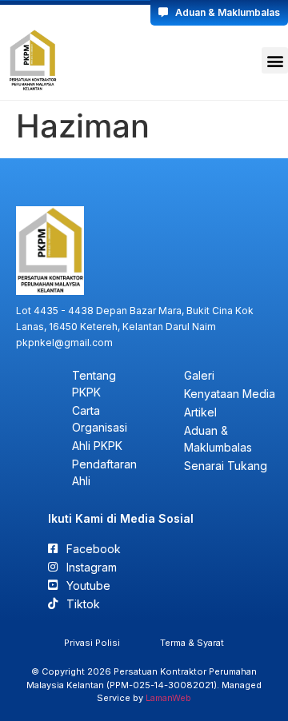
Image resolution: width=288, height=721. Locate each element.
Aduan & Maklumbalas (224, 12)
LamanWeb (168, 697)
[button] (275, 60)
